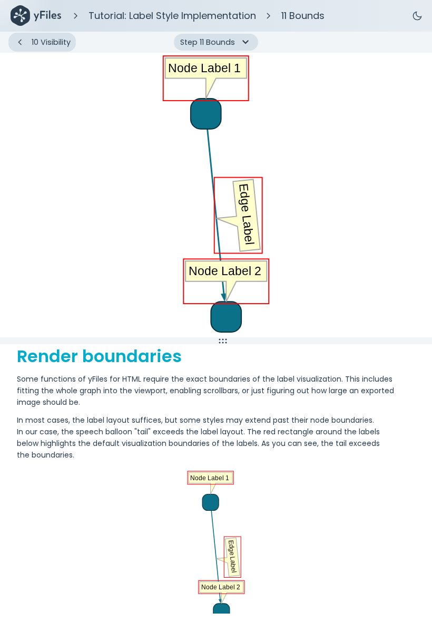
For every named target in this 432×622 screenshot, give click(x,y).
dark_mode (417, 15)
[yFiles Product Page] (36, 16)
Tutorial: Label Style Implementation (172, 15)
